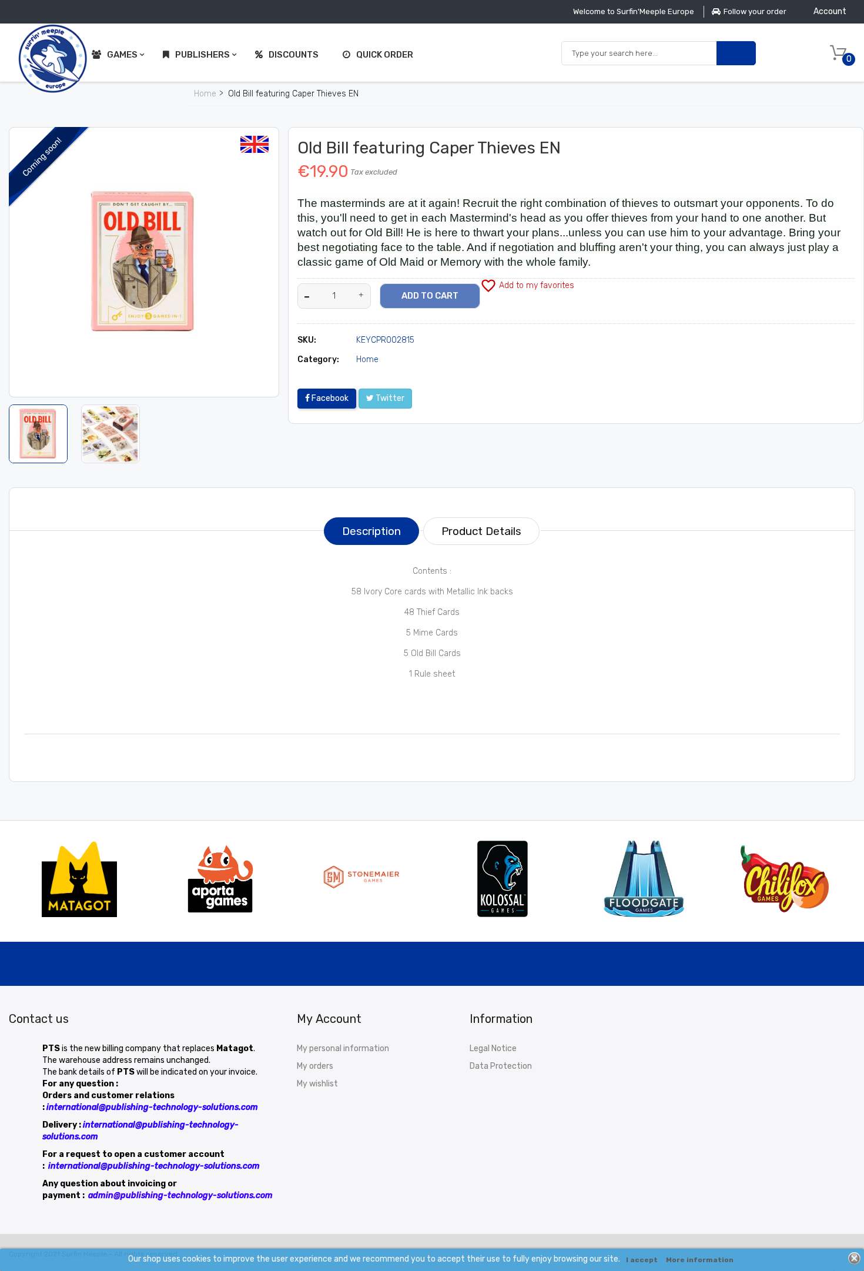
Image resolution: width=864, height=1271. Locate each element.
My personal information (343, 1048)
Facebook (329, 398)
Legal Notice (493, 1048)
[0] (838, 53)
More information (700, 1260)
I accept (642, 1260)
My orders (315, 1066)
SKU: (306, 340)
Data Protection (501, 1066)
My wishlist (317, 1084)
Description (371, 531)
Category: (318, 359)
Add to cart (429, 295)
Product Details (481, 531)
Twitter (389, 398)
